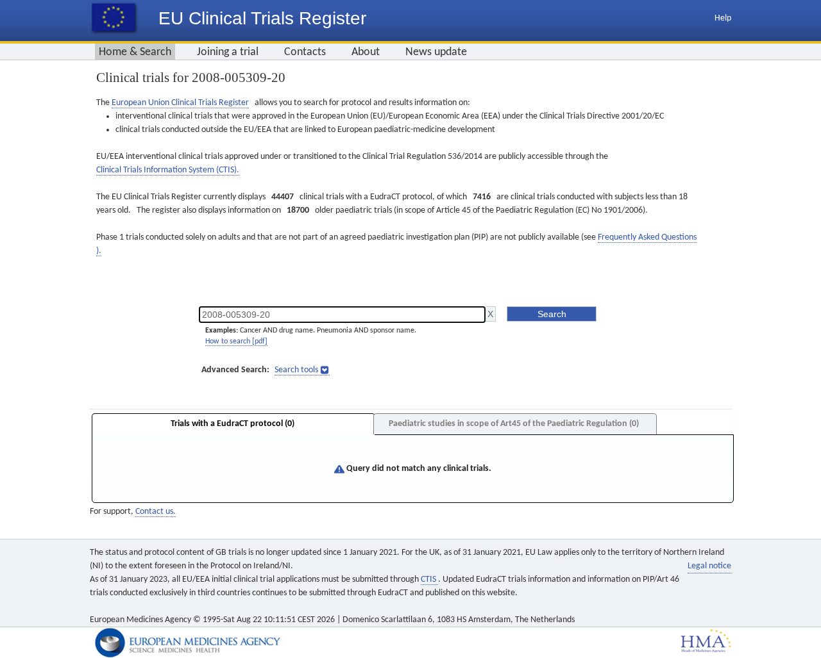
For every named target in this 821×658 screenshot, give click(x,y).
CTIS (429, 579)
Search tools (296, 370)
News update (436, 52)
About (365, 52)
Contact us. (155, 511)
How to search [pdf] (236, 341)
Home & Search (135, 52)
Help (723, 18)
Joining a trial (227, 52)
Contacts (305, 52)
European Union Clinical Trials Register (180, 103)
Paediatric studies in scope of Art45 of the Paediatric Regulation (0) (514, 424)
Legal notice (709, 566)
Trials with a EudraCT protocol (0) (232, 424)
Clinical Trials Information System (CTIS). (167, 170)
